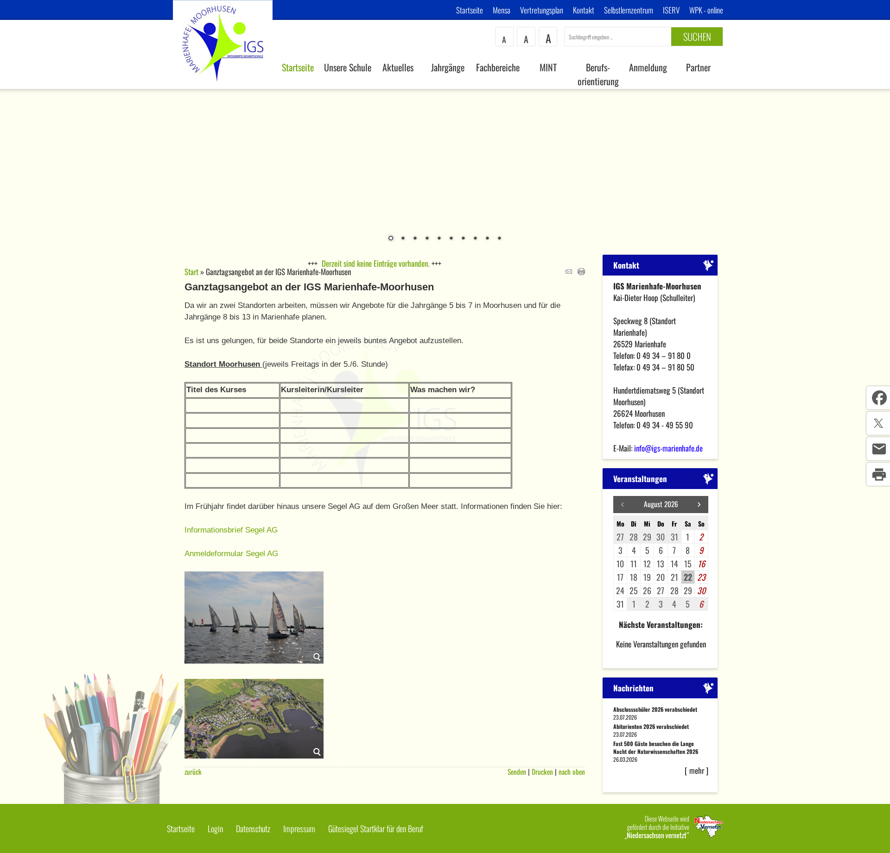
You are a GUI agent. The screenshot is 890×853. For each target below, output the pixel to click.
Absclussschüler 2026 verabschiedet (655, 709)
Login (215, 828)
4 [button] (427, 239)
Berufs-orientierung (598, 74)
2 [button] (403, 239)
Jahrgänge (447, 67)
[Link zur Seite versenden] (568, 271)
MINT (548, 67)
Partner (698, 67)
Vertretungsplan (541, 10)
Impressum (299, 828)
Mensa (501, 10)
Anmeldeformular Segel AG (231, 553)
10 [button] (499, 239)
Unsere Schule (347, 67)
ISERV (671, 10)
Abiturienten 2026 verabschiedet (651, 726)
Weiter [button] (876, 166)
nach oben (572, 771)
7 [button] (463, 239)
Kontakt (583, 10)
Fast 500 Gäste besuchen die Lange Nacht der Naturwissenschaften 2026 (655, 747)
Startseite (469, 10)
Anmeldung (648, 67)
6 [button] (451, 239)
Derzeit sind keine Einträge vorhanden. (375, 263)
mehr (696, 770)
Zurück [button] (14, 166)
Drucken (542, 771)
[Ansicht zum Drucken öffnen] (581, 271)
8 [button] (475, 239)
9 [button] (487, 239)
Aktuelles (397, 67)
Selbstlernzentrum (628, 10)
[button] (699, 504)
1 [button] (391, 239)
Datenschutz (253, 828)
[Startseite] (223, 85)
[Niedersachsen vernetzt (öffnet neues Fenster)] (674, 836)
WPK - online (706, 10)
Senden (517, 771)
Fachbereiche (498, 67)
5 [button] (439, 239)
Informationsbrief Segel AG (231, 530)
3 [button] (415, 239)
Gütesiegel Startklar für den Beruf (375, 828)
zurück (193, 771)
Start (191, 271)
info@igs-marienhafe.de (668, 448)
